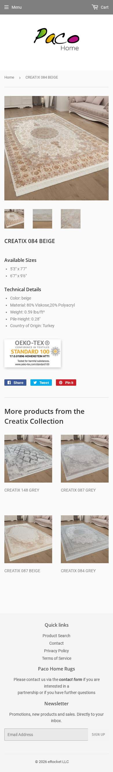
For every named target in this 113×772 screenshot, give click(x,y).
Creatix (16, 421)
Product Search (56, 635)
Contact (56, 643)
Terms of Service (56, 658)
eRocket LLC (58, 762)
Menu (17, 7)
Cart (104, 7)
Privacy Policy (56, 650)
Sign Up (98, 735)
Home (9, 77)
